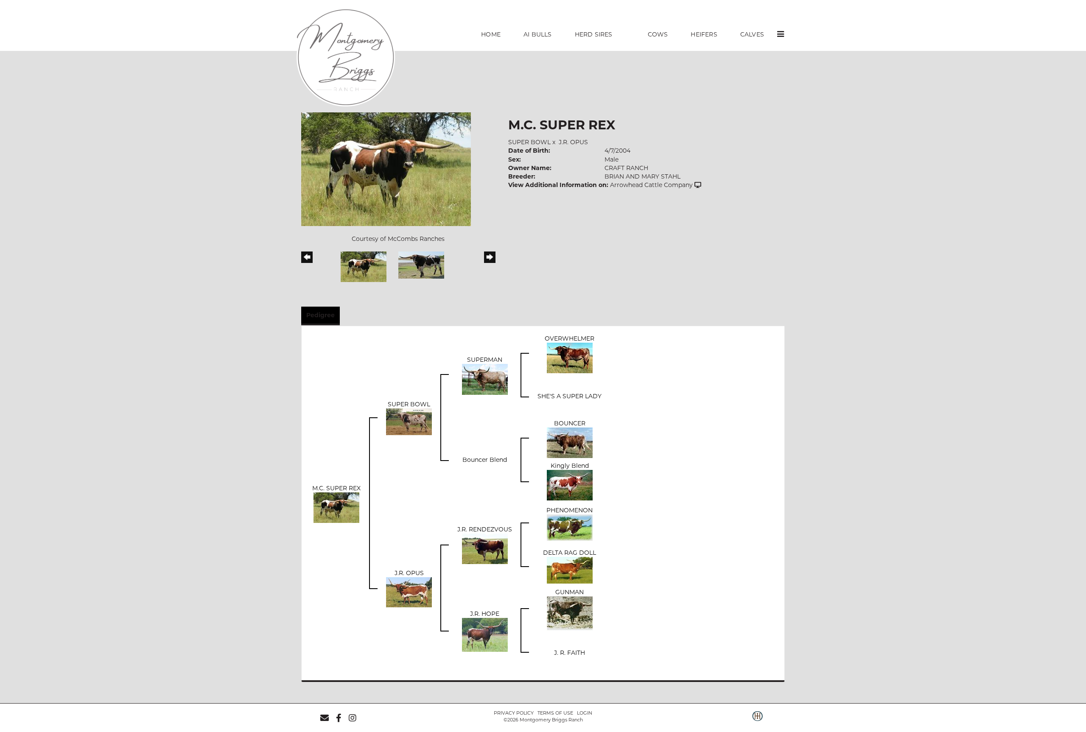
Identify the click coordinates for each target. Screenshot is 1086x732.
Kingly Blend (570, 465)
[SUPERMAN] (485, 379)
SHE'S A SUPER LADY (569, 396)
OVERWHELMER (569, 338)
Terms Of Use (555, 713)
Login (584, 713)
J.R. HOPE (484, 613)
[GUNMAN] (570, 613)
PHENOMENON (569, 510)
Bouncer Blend (484, 460)
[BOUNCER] (570, 442)
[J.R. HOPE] (485, 634)
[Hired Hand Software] (757, 720)
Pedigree (320, 315)
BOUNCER (569, 423)
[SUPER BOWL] (409, 421)
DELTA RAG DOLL (569, 552)
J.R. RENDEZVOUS (484, 529)
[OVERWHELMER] (570, 357)
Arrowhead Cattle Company (651, 185)
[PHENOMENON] (570, 527)
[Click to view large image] (386, 169)
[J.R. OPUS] (409, 591)
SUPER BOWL (529, 142)
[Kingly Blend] (570, 485)
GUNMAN (569, 592)
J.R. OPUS (573, 142)
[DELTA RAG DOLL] (570, 569)
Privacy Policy (514, 713)
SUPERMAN (484, 359)
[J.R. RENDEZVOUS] (485, 548)
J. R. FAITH (569, 653)
